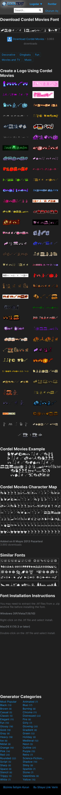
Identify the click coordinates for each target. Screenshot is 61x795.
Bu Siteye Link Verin (45, 787)
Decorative (8, 54)
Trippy (6, 775)
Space (6, 768)
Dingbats (25, 54)
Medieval (30, 740)
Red (5, 754)
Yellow (29, 779)
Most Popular (8, 701)
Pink (5, 751)
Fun (37, 54)
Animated (30, 701)
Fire (27, 719)
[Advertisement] (30, 664)
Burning (29, 708)
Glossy (6, 726)
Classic (6, 715)
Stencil (6, 772)
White (5, 779)
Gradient (30, 730)
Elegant (7, 719)
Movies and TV (11, 59)
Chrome (30, 712)
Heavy (6, 737)
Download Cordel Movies (28, 39)
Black (6, 705)
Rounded (8, 758)
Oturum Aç (51, 10)
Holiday (29, 737)
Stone (28, 772)
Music (28, 59)
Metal (5, 744)
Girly (27, 722)
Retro (28, 754)
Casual (6, 712)
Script (5, 761)
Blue (27, 705)
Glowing (30, 726)
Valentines (31, 775)
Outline (29, 747)
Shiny (28, 765)
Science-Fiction (33, 758)
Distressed (32, 715)
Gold (5, 730)
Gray (5, 733)
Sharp (5, 765)
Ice (3, 740)
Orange (7, 747)
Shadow (30, 761)
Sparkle (29, 768)
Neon (28, 744)
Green (29, 733)
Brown (6, 708)
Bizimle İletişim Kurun (16, 787)
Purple (29, 751)
